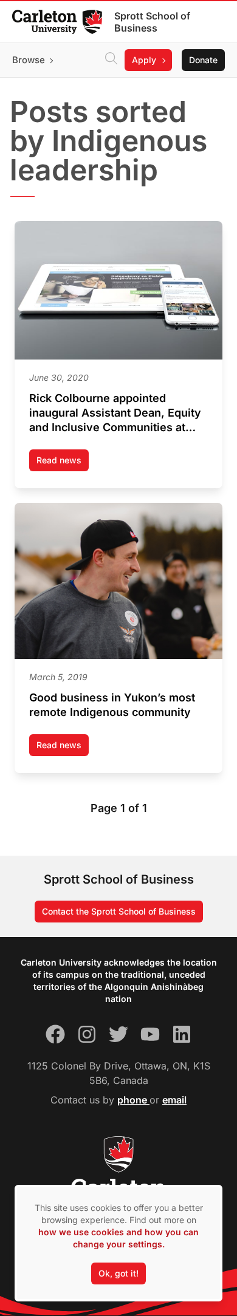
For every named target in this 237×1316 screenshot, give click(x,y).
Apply (144, 60)
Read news (62, 463)
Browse (28, 60)
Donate (203, 60)
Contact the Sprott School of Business (119, 911)
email (174, 1100)
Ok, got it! (118, 1273)
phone (133, 1100)
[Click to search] (111, 60)
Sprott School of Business (152, 22)
